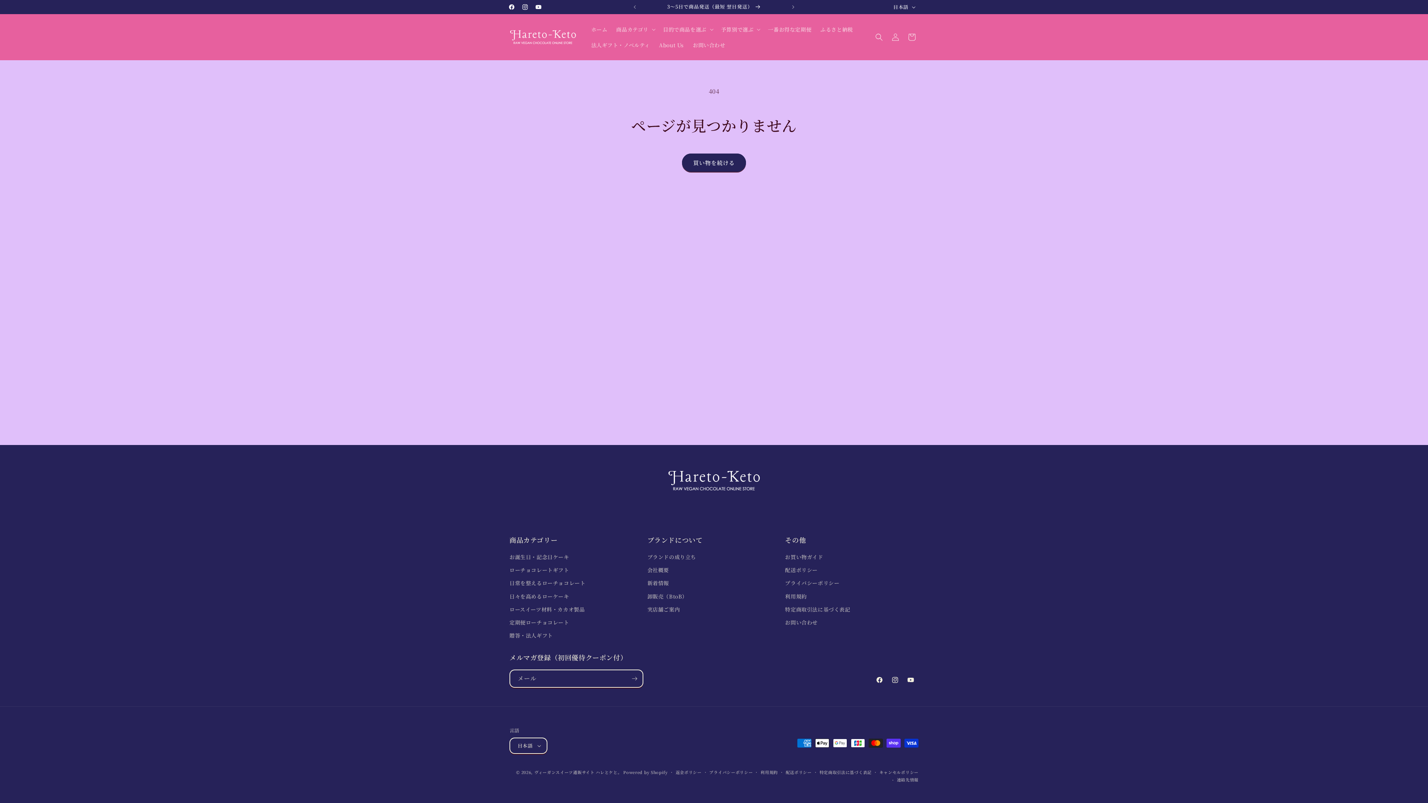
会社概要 (658, 570)
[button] (635, 29)
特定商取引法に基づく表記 (817, 609)
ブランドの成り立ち (671, 557)
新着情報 (658, 583)
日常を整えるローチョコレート (547, 583)
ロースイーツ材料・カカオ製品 (547, 609)
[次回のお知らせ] (793, 7)
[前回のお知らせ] (635, 7)
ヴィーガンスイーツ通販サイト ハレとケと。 (578, 772)
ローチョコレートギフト (539, 570)
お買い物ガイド (804, 557)
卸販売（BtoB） (667, 596)
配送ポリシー (801, 570)
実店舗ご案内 (663, 609)
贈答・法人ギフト (531, 635)
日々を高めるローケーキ (539, 596)
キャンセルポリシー (899, 772)
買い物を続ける (714, 163)
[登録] (634, 679)
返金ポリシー (689, 772)
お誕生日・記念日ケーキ (539, 557)
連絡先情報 (908, 780)
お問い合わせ (801, 622)
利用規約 (796, 596)
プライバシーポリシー (812, 583)
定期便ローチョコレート (539, 622)
